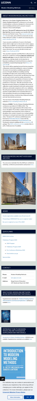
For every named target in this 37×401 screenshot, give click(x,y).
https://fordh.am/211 (9, 39)
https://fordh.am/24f (12, 51)
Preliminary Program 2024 (10, 240)
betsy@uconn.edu (16, 278)
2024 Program (10, 243)
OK (28, 397)
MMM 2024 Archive (8, 236)
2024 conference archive (17, 124)
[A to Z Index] (35, 2)
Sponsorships (6, 257)
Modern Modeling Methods (11, 8)
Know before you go (12, 253)
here (32, 164)
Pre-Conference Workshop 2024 (16, 250)
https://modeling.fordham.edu (17, 101)
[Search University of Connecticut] (31, 2)
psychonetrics (27, 122)
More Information (15, 397)
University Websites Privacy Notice (14, 392)
